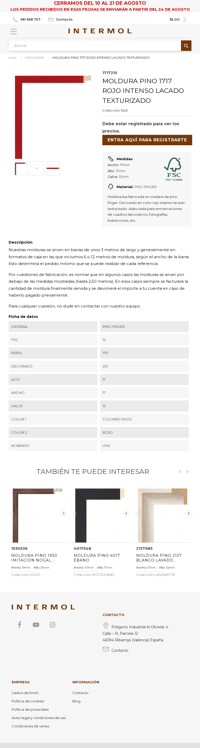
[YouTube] (36, 625)
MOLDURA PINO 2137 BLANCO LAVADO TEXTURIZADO (159, 558)
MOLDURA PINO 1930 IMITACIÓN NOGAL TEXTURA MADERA (34, 558)
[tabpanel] (37, 513)
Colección (111, 110)
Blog (76, 701)
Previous (11, 513)
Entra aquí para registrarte (147, 139)
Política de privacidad (30, 709)
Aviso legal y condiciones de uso (39, 718)
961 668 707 (30, 19)
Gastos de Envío (25, 693)
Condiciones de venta (30, 726)
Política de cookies (28, 701)
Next (63, 513)
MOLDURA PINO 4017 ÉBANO (97, 558)
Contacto (64, 19)
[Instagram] (52, 625)
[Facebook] (19, 625)
